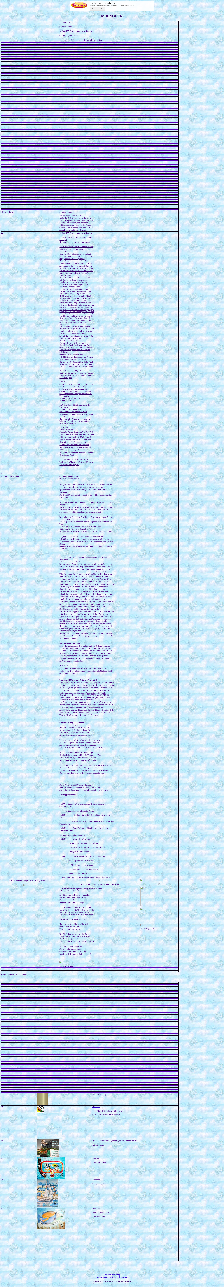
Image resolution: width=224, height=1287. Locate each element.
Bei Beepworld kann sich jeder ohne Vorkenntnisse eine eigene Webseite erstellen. (112, 4)
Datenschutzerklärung (112, 1275)
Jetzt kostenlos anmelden (97, 8)
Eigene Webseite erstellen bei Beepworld (112, 1277)
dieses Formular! (126, 1284)
